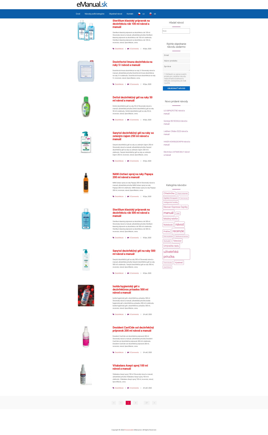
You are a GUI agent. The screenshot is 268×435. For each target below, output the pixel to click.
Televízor (177, 241)
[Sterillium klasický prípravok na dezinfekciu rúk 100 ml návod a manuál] (86, 30)
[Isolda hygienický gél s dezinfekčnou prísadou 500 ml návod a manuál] (86, 295)
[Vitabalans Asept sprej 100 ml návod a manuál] (86, 375)
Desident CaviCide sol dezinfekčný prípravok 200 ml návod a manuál (133, 329)
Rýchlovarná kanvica (182, 236)
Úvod (78, 14)
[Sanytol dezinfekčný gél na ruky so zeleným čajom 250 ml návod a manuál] (86, 142)
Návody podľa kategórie (94, 14)
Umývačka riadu (171, 246)
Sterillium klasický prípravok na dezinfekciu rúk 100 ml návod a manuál (131, 24)
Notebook (168, 225)
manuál (168, 213)
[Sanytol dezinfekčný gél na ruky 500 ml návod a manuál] (86, 260)
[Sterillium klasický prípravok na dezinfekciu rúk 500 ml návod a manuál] (86, 219)
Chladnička (169, 193)
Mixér (178, 213)
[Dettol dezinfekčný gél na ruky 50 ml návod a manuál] (86, 106)
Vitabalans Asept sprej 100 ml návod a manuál (130, 367)
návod (180, 224)
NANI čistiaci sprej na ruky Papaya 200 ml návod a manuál (133, 176)
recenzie (178, 231)
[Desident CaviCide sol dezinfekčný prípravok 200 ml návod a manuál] (86, 336)
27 (147, 403)
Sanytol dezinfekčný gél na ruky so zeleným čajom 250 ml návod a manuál (133, 136)
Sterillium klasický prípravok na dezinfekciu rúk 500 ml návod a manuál (131, 212)
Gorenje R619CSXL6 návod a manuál (175, 122)
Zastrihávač (167, 267)
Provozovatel (128, 430)
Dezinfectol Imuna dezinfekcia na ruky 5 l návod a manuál (132, 63)
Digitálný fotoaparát (171, 198)
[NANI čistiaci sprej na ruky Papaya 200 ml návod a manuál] (86, 183)
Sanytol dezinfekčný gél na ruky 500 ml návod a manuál (134, 252)
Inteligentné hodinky (171, 202)
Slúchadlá (167, 241)
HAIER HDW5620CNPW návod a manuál (177, 143)
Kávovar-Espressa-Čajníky (175, 207)
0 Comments (134, 49)
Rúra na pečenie (168, 236)
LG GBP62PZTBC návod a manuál (174, 112)
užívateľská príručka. (171, 254)
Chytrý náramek (182, 193)
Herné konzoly (184, 198)
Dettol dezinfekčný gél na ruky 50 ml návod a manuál (132, 99)
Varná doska (168, 263)
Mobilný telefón (171, 218)
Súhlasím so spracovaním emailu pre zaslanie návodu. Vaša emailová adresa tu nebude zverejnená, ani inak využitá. (175, 78)
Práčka (167, 231)
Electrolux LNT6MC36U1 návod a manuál (176, 153)
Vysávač (179, 262)
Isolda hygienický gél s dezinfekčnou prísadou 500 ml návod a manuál (130, 289)
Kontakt (130, 14)
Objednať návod (115, 14)
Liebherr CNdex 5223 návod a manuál (176, 132)
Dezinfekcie (119, 49)
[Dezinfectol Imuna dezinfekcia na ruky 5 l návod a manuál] (86, 71)
